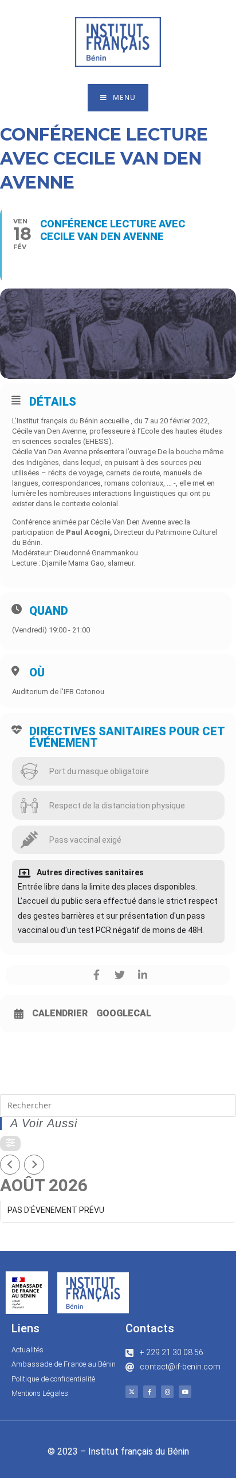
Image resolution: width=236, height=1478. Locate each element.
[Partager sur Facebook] (96, 975)
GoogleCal (123, 1013)
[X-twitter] (131, 1391)
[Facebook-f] (149, 1391)
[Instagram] (167, 1391)
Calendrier (60, 1013)
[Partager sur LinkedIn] (142, 975)
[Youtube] (185, 1391)
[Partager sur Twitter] (119, 975)
